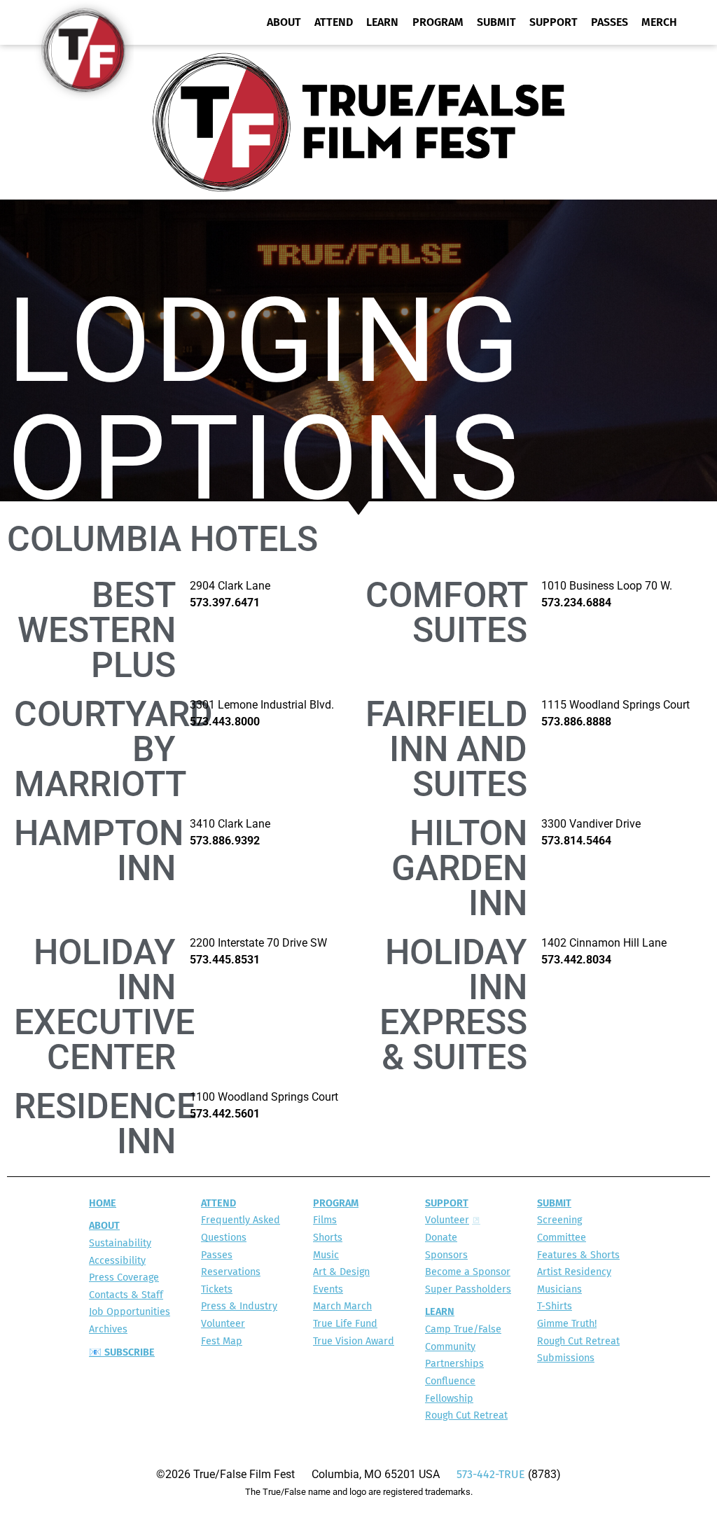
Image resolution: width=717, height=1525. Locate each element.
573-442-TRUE (491, 1474)
